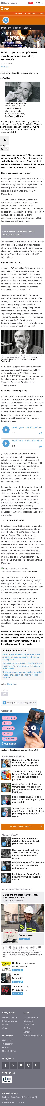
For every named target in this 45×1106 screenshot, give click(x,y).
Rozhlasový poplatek (33, 1035)
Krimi (6, 723)
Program (18, 13)
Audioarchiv (30, 13)
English (5, 1099)
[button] (40, 433)
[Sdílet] (6, 149)
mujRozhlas (6, 711)
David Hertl (12, 684)
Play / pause (6, 429)
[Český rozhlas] (9, 3)
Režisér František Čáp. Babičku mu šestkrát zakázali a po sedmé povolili (28, 865)
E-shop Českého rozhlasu (16, 889)
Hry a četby (8, 718)
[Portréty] (22, 39)
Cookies (5, 1097)
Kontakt (27, 1032)
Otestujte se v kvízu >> (11, 234)
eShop (5, 1028)
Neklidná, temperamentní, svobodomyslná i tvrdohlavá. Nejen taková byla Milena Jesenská (22, 675)
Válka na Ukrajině (9, 1017)
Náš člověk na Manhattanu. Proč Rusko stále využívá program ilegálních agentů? (26, 762)
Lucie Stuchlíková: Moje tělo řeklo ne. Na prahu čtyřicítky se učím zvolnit (28, 799)
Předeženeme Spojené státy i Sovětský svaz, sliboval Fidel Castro (27, 877)
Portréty (4, 66)
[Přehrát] (4, 140)
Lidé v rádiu (29, 1024)
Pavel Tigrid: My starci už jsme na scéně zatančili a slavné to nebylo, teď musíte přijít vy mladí (21, 657)
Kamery (41, 13)
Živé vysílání (9, 739)
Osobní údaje (16, 1097)
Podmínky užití (30, 1097)
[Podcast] (2, 149)
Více (27, 27)
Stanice (5, 1024)
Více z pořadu (10, 835)
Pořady (17, 27)
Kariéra (27, 1028)
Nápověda (28, 1021)
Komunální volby (9, 1021)
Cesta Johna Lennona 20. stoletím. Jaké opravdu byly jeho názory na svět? (26, 841)
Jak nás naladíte (31, 1017)
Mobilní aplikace (9, 1051)
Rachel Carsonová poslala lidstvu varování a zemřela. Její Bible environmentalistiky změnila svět (22, 666)
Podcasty (6, 1047)
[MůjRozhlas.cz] (5, 78)
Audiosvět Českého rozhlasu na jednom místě (19, 750)
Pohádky (7, 728)
